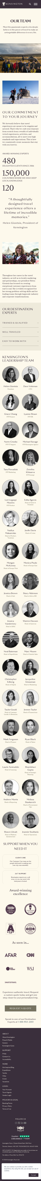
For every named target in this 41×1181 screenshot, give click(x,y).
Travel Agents (7, 1092)
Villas (4, 1076)
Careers (5, 1043)
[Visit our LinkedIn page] (21, 1122)
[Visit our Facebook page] (19, 1122)
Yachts (4, 1073)
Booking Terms (7, 1103)
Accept (33, 1175)
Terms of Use (6, 1109)
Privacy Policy (7, 1106)
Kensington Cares (8, 1046)
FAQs (4, 1054)
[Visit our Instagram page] (16, 1122)
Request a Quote (20, 1008)
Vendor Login (6, 1095)
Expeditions (6, 1070)
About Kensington (8, 1037)
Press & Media (7, 1040)
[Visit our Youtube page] (24, 1122)
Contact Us (6, 1057)
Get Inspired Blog (8, 1067)
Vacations (5, 1082)
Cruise (4, 1079)
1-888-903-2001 (26, 1021)
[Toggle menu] (36, 4)
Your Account (7, 1090)
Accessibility (6, 1059)
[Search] (30, 4)
